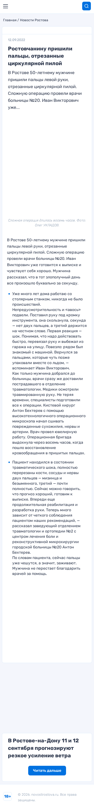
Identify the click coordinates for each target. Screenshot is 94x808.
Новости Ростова (34, 20)
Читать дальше (47, 770)
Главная (10, 20)
